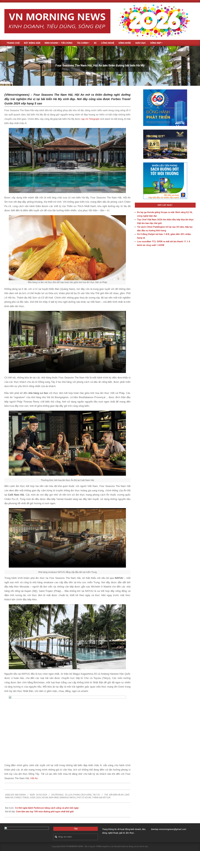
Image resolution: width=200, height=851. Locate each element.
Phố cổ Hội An (84, 797)
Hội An (34, 778)
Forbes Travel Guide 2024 (27, 797)
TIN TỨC (96, 795)
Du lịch (68, 795)
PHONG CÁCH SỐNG (82, 795)
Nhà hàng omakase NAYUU (62, 797)
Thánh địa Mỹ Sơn (101, 797)
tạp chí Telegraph (90, 119)
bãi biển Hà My (116, 795)
